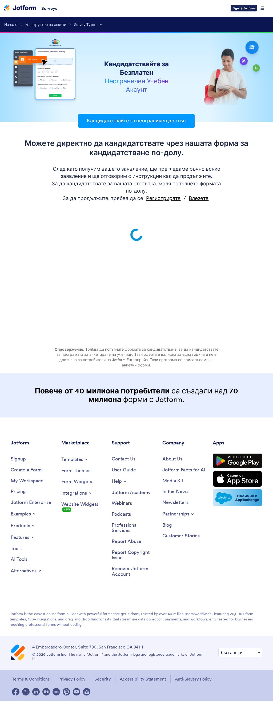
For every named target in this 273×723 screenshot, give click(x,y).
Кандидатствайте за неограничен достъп (136, 121)
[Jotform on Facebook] (15, 691)
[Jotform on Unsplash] (86, 691)
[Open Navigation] (262, 8)
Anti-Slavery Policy (193, 679)
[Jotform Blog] (56, 691)
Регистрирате (163, 198)
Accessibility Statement (143, 679)
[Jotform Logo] (20, 8)
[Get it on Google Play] (237, 461)
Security (102, 679)
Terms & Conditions (31, 679)
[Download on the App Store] (237, 479)
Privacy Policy (72, 679)
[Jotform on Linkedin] (36, 691)
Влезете (198, 198)
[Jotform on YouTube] (76, 691)
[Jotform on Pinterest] (66, 691)
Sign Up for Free (244, 8)
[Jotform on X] (26, 691)
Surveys (49, 8)
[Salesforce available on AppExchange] (237, 497)
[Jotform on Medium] (46, 691)
